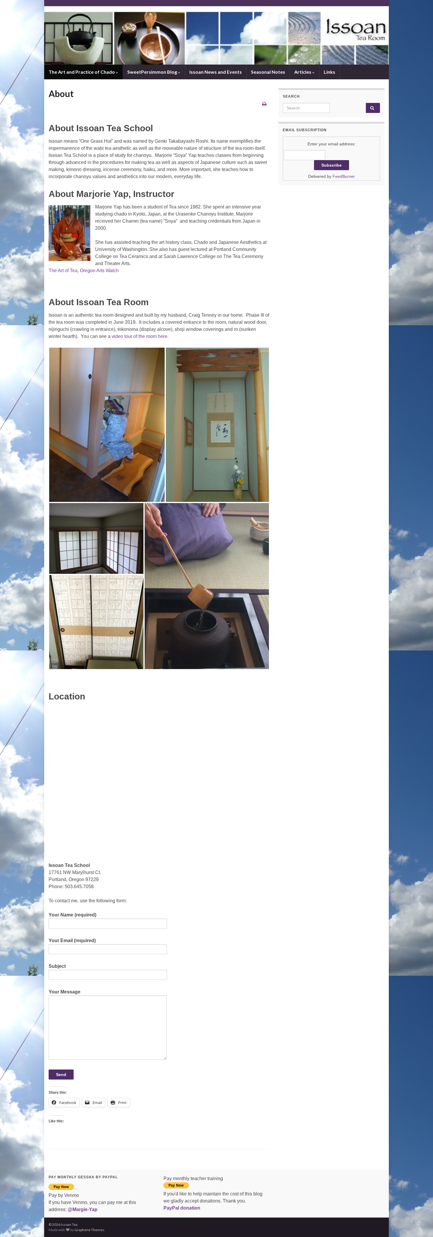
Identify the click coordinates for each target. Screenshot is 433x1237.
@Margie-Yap (82, 1209)
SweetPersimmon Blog (152, 72)
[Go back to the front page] (216, 35)
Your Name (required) (72, 914)
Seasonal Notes (268, 72)
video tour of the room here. (139, 336)
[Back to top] (419, 1223)
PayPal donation (181, 1207)
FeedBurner (344, 176)
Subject (57, 966)
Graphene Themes (89, 1230)
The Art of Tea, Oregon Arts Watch (84, 270)
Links (329, 72)
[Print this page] (264, 103)
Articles (303, 72)
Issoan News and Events (215, 72)
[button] (107, 424)
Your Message (64, 991)
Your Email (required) (72, 940)
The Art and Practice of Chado (82, 72)
